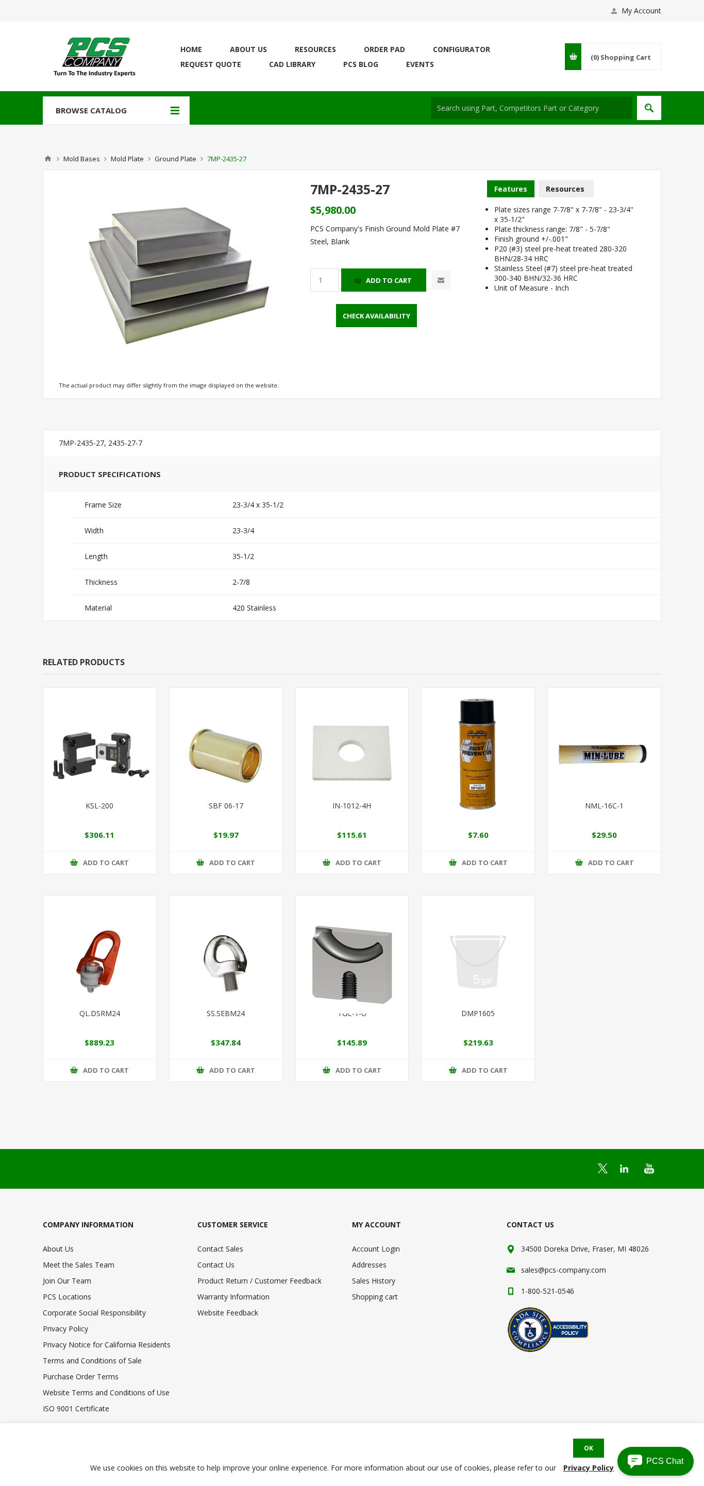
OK (588, 1448)
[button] (655, 1461)
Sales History (373, 1281)
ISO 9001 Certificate (76, 1408)
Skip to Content (68, 5)
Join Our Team (67, 1281)
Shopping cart (375, 1297)
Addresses (369, 1265)
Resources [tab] (565, 189)
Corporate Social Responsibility (94, 1313)
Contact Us (215, 1265)
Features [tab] (510, 189)
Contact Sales (220, 1249)
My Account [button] (641, 10)
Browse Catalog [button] (91, 110)
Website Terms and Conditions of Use (106, 1392)
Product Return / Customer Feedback (259, 1281)
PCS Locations (67, 1297)
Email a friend (440, 280)
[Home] (48, 158)
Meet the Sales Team (78, 1265)
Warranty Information (233, 1297)
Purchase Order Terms (81, 1376)
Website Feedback (227, 1313)
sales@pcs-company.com (563, 1270)
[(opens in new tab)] (603, 1168)
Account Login (376, 1249)
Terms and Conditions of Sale (92, 1360)
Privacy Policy (65, 1328)
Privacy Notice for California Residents (107, 1344)
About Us (58, 1249)
